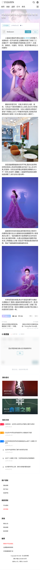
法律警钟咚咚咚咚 (8, 547)
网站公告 (5, 523)
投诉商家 (5, 531)
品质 (13, 7)
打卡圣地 (5, 25)
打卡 (18, 7)
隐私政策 (5, 485)
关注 (28, 32)
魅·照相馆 (27, 38)
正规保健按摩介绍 (8, 551)
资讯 (23, 7)
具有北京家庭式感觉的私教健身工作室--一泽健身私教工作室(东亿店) (10, 326)
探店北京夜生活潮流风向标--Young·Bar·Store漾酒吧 (30, 326)
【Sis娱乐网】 (25, 556)
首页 (3, 7)
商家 (8, 7)
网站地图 (5, 527)
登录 (20, 353)
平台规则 (5, 505)
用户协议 (5, 489)
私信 (35, 32)
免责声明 (5, 493)
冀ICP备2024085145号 (20, 558)
